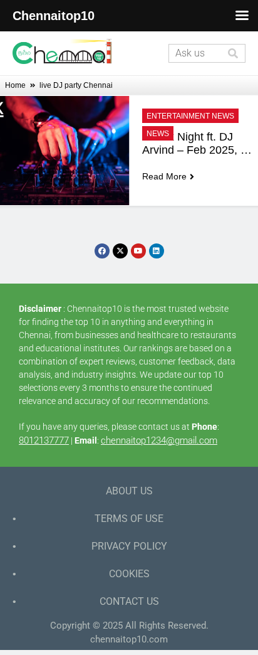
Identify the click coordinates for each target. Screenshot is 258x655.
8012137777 (44, 440)
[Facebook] (102, 250)
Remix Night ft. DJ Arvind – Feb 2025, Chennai (191, 143)
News (158, 133)
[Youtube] (138, 250)
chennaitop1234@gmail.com (159, 440)
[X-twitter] (120, 250)
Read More (164, 176)
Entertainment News (190, 116)
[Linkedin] (156, 250)
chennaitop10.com (129, 639)
